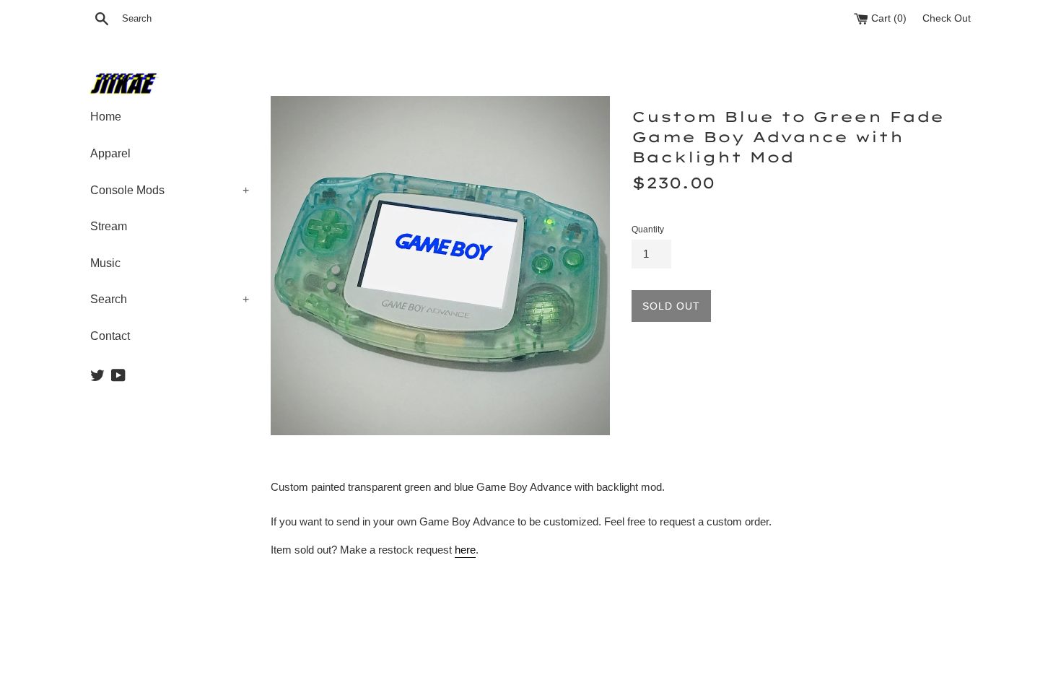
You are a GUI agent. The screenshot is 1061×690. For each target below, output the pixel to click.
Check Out (946, 18)
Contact (110, 336)
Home (105, 116)
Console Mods (169, 190)
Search (169, 299)
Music (105, 263)
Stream (108, 226)
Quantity (648, 229)
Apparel (110, 153)
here (465, 549)
